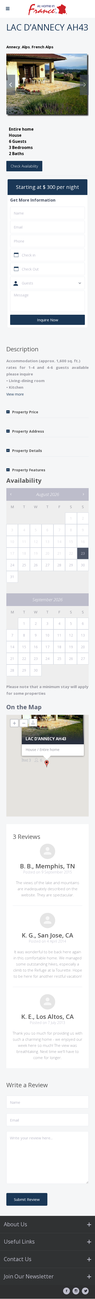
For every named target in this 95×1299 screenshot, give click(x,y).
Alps (26, 46)
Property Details (27, 450)
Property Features (28, 469)
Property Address (28, 431)
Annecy (13, 46)
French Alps (42, 46)
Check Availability (24, 166)
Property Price (25, 412)
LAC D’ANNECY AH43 (46, 738)
